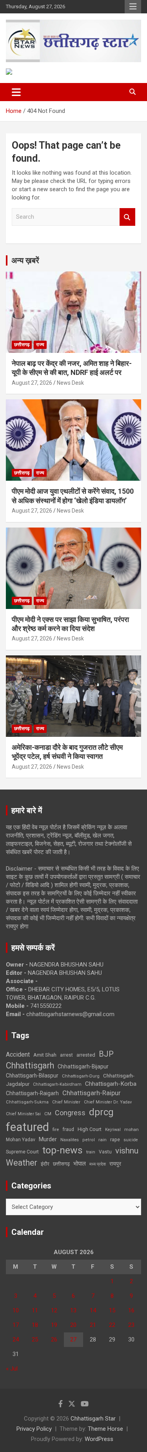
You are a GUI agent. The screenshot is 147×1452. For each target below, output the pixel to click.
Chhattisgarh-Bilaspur (32, 1075)
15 (112, 1310)
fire (56, 1129)
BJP (106, 1054)
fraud (68, 1129)
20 (73, 1324)
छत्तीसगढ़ (61, 1164)
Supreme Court (22, 1152)
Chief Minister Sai (23, 1113)
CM (47, 1113)
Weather (21, 1163)
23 (131, 1324)
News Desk (70, 383)
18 (35, 1324)
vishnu (126, 1150)
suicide (130, 1139)
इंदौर (45, 1164)
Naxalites (69, 1139)
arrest (66, 1055)
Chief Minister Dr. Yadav (108, 1102)
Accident (18, 1054)
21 (93, 1324)
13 (73, 1310)
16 (131, 1310)
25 (35, 1339)
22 (112, 1324)
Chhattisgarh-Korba (110, 1083)
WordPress (99, 1439)
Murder (48, 1139)
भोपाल (79, 1163)
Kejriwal (113, 1129)
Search (127, 217)
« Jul (12, 1368)
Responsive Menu (133, 6)
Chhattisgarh (30, 1065)
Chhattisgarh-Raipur (91, 1093)
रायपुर (115, 1163)
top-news (62, 1150)
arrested (85, 1055)
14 (93, 1310)
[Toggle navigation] (16, 92)
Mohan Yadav (20, 1139)
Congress (70, 1113)
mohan (131, 1129)
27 (73, 1339)
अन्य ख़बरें (25, 260)
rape (115, 1139)
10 (16, 1310)
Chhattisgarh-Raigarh (32, 1093)
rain (102, 1139)
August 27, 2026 (32, 383)
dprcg (101, 1112)
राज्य (40, 344)
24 (16, 1339)
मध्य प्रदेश (97, 1164)
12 (54, 1310)
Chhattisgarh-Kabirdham (57, 1084)
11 (35, 1310)
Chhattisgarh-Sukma (27, 1102)
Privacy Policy (34, 1428)
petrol (88, 1139)
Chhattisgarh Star (93, 1418)
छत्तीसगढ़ (21, 344)
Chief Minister (66, 1102)
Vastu (105, 1152)
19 (54, 1324)
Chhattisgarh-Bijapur (83, 1066)
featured (27, 1127)
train (90, 1152)
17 (16, 1324)
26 (54, 1339)
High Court (90, 1129)
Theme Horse (105, 1428)
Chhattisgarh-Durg (81, 1076)
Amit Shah (44, 1055)
